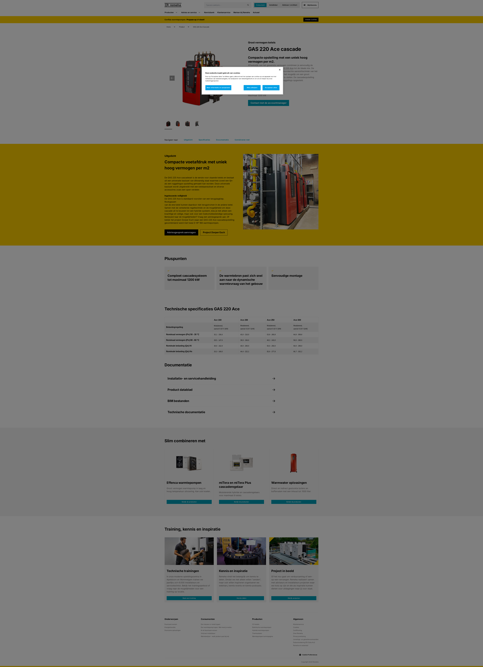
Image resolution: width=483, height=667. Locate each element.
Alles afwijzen (252, 87)
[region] (242, 81)
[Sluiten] (280, 69)
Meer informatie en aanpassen (218, 87)
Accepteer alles (271, 87)
